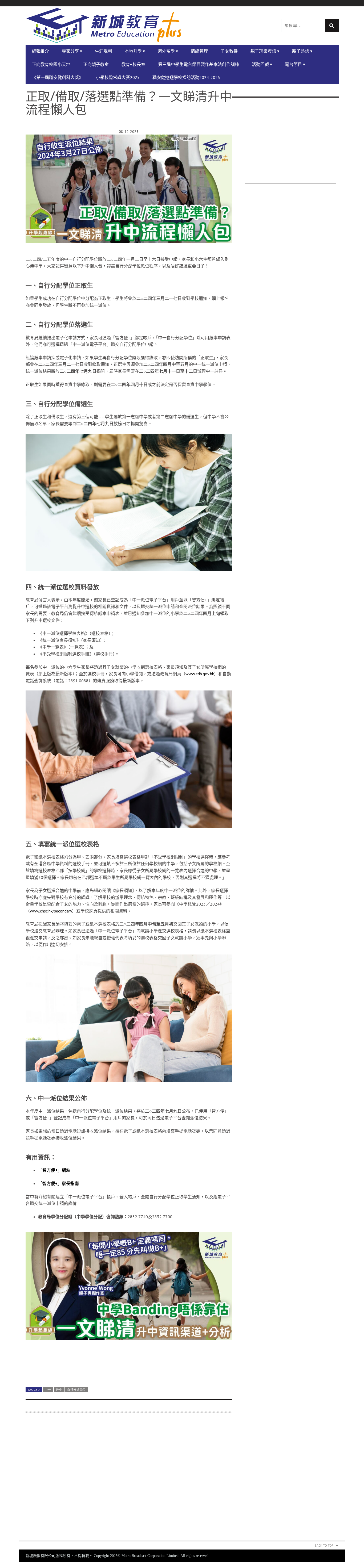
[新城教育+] (104, 25)
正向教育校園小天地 (51, 64)
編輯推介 (40, 51)
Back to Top (324, 1545)
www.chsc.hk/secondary (51, 911)
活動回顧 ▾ (262, 64)
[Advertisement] (129, 1480)
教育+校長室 (133, 64)
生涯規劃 (103, 51)
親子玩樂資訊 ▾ (264, 51)
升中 (59, 1390)
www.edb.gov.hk (199, 673)
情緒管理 (199, 51)
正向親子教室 (96, 64)
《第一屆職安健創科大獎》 (57, 77)
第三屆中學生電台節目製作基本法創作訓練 (198, 64)
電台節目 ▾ (295, 64)
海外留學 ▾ (168, 51)
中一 (48, 1390)
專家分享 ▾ (72, 51)
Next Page (129, 1370)
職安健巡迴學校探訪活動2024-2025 (186, 77)
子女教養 (229, 51)
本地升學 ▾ (135, 51)
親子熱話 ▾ (302, 51)
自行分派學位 (76, 1390)
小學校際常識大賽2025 (118, 77)
